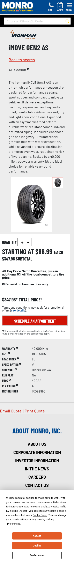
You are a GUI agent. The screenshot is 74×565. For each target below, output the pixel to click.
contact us (37, 485)
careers (37, 477)
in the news (37, 468)
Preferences (37, 555)
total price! (30, 299)
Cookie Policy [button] (40, 515)
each (58, 252)
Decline (37, 545)
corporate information (37, 452)
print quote (35, 410)
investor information (37, 460)
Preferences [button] (13, 523)
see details (18, 310)
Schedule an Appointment (35, 320)
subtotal (24, 258)
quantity (9, 242)
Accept (37, 536)
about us (37, 444)
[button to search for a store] (67, 21)
